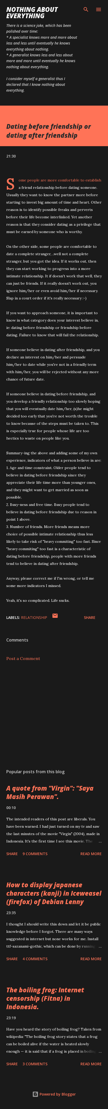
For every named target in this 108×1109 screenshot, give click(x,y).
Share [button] (89, 617)
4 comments (35, 958)
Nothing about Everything (32, 12)
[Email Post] (55, 617)
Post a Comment (23, 658)
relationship (34, 617)
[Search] (86, 9)
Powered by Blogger (57, 1094)
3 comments (35, 1063)
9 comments (35, 853)
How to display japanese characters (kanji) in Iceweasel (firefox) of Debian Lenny (53, 893)
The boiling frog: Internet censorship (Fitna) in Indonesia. (45, 998)
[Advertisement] (54, 715)
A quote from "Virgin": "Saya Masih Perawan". (50, 792)
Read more (91, 853)
